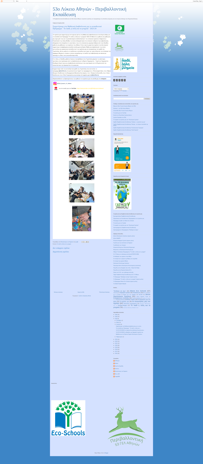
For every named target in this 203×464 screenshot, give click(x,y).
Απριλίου (118, 324)
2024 (116, 318)
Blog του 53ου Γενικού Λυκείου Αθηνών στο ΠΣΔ (124, 106)
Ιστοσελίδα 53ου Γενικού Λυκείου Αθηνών (123, 110)
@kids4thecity (62, 71)
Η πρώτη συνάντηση (136, 298)
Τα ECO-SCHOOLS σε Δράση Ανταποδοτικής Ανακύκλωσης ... (130, 330)
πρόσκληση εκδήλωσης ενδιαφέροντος (130, 307)
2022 (116, 341)
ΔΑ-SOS (141, 294)
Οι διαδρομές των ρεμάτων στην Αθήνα (122, 256)
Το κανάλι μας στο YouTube (119, 113)
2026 (116, 314)
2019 (116, 347)
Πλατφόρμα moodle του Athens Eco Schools (123, 220)
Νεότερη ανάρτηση (58, 292)
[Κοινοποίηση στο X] (85, 242)
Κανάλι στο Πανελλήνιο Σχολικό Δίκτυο (122, 115)
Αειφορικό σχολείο (125, 292)
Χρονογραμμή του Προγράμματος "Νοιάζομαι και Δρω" (125, 229)
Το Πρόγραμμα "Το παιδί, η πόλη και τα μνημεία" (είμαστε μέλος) (128, 279)
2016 (116, 353)
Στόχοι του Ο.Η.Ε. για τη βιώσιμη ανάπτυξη (123, 272)
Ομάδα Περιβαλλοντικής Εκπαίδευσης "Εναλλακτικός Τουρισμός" (128, 127)
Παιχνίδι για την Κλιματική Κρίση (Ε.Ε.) (122, 270)
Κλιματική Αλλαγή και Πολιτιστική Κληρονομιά (124, 247)
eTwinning (115, 292)
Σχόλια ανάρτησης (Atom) (85, 295)
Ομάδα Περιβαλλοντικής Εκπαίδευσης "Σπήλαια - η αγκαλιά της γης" (129, 122)
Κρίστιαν (117, 368)
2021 (116, 343)
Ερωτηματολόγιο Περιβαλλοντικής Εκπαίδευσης (124, 216)
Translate (124, 90)
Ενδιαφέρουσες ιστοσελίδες (121, 298)
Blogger (106, 453)
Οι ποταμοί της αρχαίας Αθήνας (120, 261)
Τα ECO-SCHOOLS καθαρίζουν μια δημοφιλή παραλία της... (130, 332)
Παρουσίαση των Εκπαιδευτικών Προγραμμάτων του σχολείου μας (128, 218)
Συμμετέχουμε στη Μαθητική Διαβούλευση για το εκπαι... (129, 326)
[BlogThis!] (83, 242)
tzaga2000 (117, 376)
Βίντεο (144, 292)
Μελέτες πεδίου (130, 299)
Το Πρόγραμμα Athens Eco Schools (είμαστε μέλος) (125, 281)
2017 (116, 351)
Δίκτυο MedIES (116, 238)
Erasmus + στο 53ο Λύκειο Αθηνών (121, 108)
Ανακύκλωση (136, 292)
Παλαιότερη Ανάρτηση (104, 292)
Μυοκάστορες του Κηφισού (121, 371)
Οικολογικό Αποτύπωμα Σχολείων (121, 263)
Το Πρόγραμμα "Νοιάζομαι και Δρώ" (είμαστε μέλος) (125, 276)
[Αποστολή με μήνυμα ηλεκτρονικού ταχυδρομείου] (82, 242)
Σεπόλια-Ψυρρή (122, 305)
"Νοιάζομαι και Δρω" (119, 291)
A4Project (117, 360)
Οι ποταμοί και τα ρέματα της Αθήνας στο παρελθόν (125, 258)
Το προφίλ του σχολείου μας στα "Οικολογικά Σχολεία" (126, 119)
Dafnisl (116, 363)
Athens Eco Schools (138, 291)
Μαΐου (118, 322)
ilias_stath (117, 373)
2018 (116, 349)
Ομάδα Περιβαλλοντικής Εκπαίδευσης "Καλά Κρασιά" (125, 130)
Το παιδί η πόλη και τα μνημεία (64, 244)
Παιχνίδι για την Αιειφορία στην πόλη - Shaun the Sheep (126, 267)
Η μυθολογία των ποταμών (119, 245)
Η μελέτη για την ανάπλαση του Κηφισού (122, 242)
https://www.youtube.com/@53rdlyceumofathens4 (90, 88)
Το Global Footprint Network (119, 283)
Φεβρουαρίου (119, 336)
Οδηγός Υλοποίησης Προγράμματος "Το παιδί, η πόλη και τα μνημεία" (129, 251)
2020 (116, 345)
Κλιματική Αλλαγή (120, 299)
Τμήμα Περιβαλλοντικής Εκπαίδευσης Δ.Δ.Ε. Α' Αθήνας (126, 274)
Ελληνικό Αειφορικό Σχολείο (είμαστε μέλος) (123, 240)
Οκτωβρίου (119, 320)
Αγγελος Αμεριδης (119, 366)
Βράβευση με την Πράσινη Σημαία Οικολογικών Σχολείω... (129, 334)
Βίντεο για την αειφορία (129, 294)
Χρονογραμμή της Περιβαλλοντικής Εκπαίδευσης (124, 227)
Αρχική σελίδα (81, 292)
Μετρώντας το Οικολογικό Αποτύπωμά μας (123, 249)
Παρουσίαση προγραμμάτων (130, 303)
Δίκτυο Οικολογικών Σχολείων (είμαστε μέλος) (124, 236)
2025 (116, 316)
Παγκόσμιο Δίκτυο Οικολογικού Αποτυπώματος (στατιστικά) (127, 265)
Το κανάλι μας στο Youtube (119, 223)
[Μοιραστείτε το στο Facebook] (86, 242)
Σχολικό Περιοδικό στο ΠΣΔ (119, 117)
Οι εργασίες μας (124, 301)
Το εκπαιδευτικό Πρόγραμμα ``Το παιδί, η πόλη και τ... (128, 328)
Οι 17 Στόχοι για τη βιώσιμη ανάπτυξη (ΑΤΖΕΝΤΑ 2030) (126, 254)
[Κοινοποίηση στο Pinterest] (88, 242)
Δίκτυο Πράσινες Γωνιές (142, 296)
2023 (116, 339)
